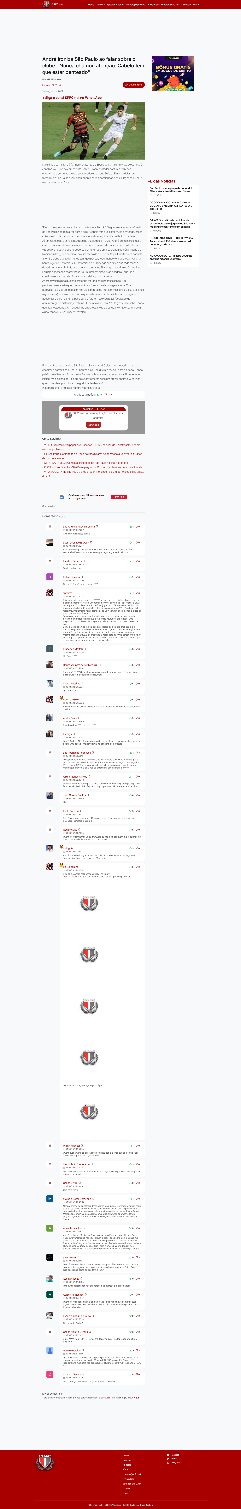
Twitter (173, 1458)
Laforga (67, 734)
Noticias (101, 4)
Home (91, 4)
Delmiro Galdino (72, 1350)
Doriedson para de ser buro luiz (80, 665)
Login (196, 4)
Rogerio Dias (70, 829)
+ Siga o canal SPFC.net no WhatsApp (72, 98)
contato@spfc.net (135, 4)
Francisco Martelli (73, 649)
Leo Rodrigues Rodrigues (77, 752)
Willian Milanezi (71, 1145)
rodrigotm (68, 848)
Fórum (121, 4)
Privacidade (152, 4)
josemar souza (71, 1278)
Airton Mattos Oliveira (75, 776)
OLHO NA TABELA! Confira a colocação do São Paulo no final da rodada (86, 462)
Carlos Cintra (70, 1182)
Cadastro (186, 4)
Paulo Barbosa (71, 811)
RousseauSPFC (71, 699)
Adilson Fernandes (73, 1294)
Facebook (174, 1455)
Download (93, 424)
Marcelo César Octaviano (77, 1198)
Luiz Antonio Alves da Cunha (79, 526)
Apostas (111, 4)
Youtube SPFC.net (170, 4)
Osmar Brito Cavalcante (76, 1164)
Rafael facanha (71, 577)
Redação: (51, 85)
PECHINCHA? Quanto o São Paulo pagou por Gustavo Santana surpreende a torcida (93, 467)
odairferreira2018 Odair (76, 542)
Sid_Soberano (70, 866)
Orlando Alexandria (73, 1374)
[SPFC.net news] (93, 497)
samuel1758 (69, 1257)
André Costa (70, 718)
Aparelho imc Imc (72, 1228)
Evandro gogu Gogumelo (77, 1316)
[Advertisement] (120, 30)
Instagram (174, 1462)
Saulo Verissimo (71, 683)
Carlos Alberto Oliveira (75, 1331)
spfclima (67, 593)
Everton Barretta (72, 561)
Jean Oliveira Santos (74, 795)
